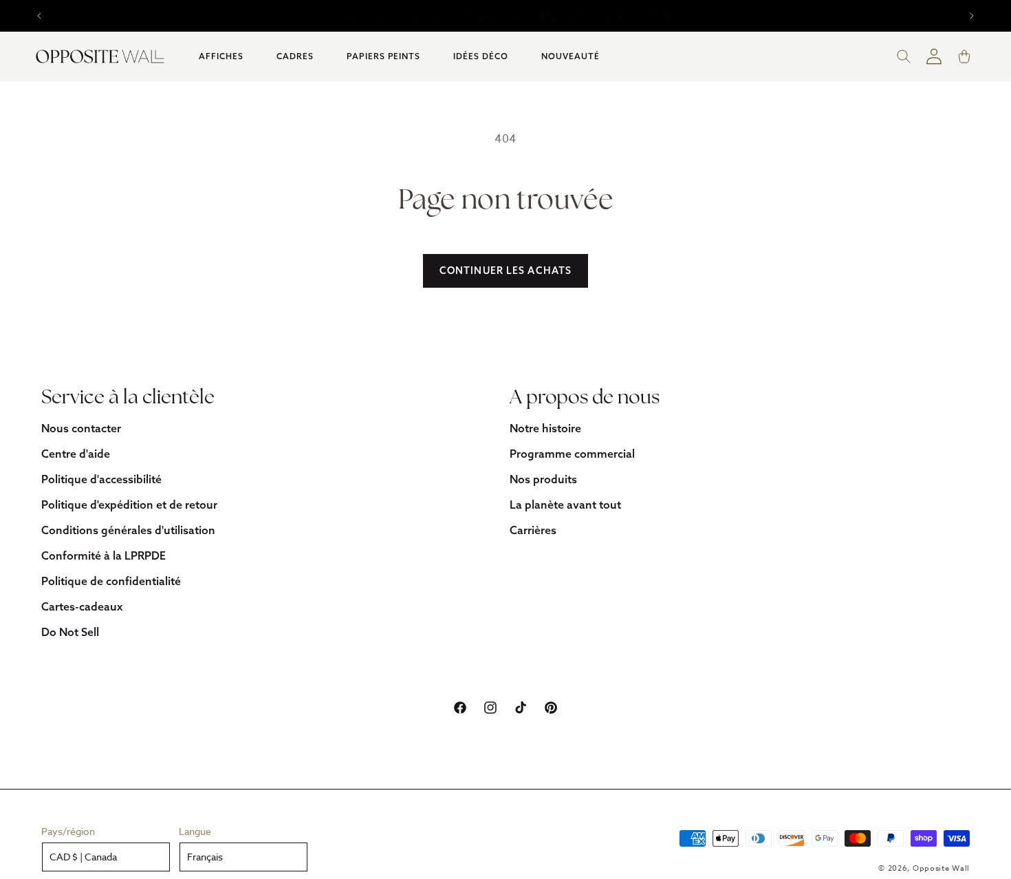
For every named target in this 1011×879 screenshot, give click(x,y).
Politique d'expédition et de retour (129, 504)
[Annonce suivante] (972, 16)
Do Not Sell (70, 631)
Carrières (533, 530)
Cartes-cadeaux (81, 606)
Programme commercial (572, 453)
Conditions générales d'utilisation (128, 530)
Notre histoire (545, 428)
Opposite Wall (941, 868)
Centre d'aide (75, 453)
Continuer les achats (505, 270)
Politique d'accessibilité (101, 479)
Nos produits (543, 479)
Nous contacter (81, 428)
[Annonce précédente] (39, 16)
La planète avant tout (565, 504)
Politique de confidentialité (111, 580)
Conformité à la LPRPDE (103, 555)
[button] (221, 56)
